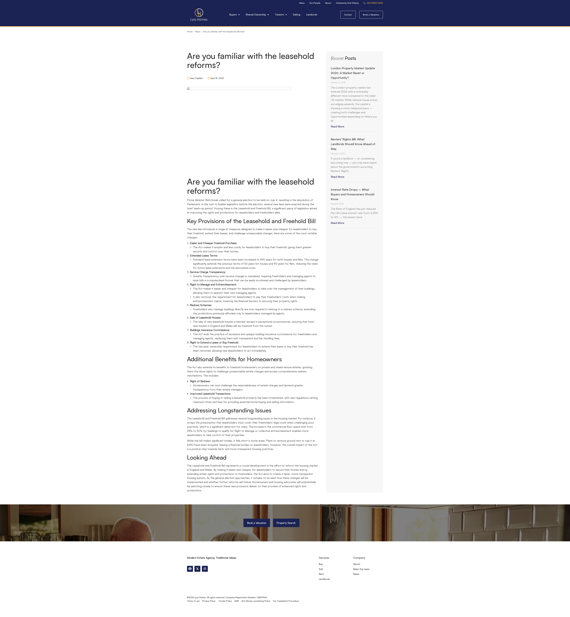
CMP (236, 601)
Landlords (311, 14)
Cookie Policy (225, 601)
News (302, 3)
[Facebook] (190, 569)
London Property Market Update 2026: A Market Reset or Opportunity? (353, 73)
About (328, 3)
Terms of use (193, 601)
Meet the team (361, 569)
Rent (321, 573)
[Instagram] (205, 569)
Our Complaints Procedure (286, 601)
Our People (314, 3)
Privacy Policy (209, 601)
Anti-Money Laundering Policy (255, 601)
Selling (296, 14)
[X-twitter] (197, 569)
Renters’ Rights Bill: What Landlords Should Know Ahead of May (353, 144)
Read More (337, 126)
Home (190, 31)
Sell (321, 569)
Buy (321, 564)
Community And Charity (347, 3)
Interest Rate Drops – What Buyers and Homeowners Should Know (352, 194)
